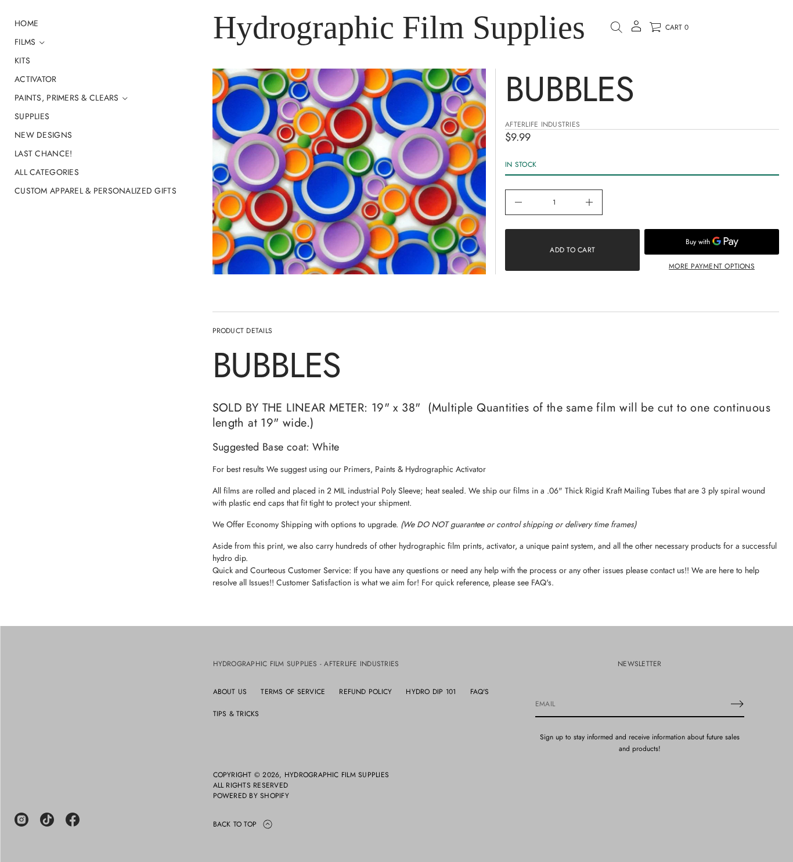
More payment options (712, 266)
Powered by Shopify (251, 796)
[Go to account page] (636, 30)
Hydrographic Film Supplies (399, 27)
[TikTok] (47, 819)
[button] (616, 27)
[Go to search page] (616, 27)
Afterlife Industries (542, 124)
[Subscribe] (737, 704)
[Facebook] (72, 819)
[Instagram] (21, 819)
